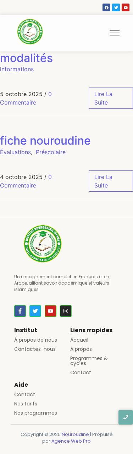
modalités (26, 58)
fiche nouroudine (45, 140)
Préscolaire (51, 152)
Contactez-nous (35, 349)
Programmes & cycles (89, 361)
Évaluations (15, 152)
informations (17, 69)
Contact (80, 372)
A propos (81, 349)
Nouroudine (75, 434)
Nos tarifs (25, 403)
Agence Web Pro (71, 441)
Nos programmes (35, 412)
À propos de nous (35, 339)
